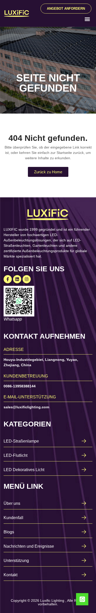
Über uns (12, 503)
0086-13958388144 (20, 386)
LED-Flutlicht (15, 455)
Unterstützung (16, 560)
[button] (87, 19)
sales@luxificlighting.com (26, 407)
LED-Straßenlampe (21, 441)
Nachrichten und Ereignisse (29, 546)
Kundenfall (13, 518)
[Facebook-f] (8, 279)
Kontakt (10, 575)
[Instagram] (27, 279)
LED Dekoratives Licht (24, 470)
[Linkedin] (17, 279)
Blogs (9, 532)
